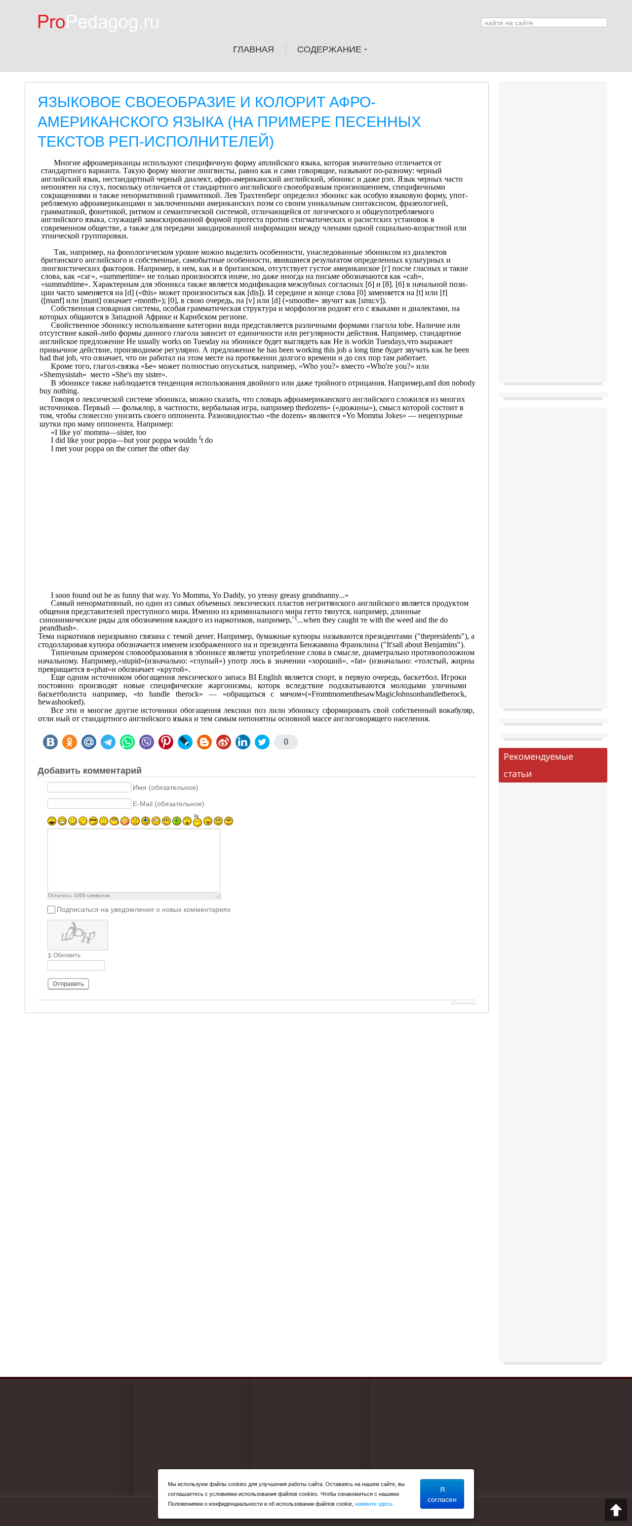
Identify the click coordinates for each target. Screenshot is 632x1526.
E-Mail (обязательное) (168, 804)
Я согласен (442, 1494)
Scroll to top (616, 1510)
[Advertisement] (257, 522)
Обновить (66, 955)
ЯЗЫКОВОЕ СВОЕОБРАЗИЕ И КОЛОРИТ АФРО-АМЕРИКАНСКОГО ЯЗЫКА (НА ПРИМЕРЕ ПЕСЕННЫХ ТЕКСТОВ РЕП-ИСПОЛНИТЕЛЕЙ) (229, 122)
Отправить (68, 983)
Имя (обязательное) (165, 787)
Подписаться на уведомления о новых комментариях (144, 909)
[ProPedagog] (103, 39)
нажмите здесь (374, 1504)
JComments (463, 1003)
